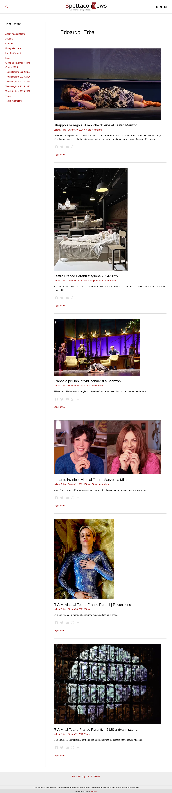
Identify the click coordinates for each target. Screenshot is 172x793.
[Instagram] (165, 7)
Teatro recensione (13, 101)
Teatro (8, 96)
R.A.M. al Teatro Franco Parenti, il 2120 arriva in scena (95, 730)
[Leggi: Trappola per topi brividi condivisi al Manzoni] (97, 347)
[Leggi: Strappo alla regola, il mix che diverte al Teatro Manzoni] (107, 84)
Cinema (9, 43)
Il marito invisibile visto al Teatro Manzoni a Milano (92, 480)
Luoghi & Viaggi (13, 53)
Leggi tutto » (59, 154)
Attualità (9, 39)
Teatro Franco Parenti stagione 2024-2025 (86, 276)
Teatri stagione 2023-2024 (17, 77)
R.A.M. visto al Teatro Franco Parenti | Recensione (92, 605)
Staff (89, 776)
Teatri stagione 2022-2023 (17, 72)
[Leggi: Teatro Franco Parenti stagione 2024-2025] (91, 219)
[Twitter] (161, 7)
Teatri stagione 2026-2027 (17, 91)
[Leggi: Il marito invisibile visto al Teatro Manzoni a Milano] (107, 447)
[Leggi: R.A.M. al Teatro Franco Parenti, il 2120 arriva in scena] (107, 684)
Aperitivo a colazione (15, 34)
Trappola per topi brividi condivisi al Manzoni (87, 381)
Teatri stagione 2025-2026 (17, 86)
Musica (8, 58)
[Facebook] (157, 7)
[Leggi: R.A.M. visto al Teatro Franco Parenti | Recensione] (84, 559)
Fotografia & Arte (13, 48)
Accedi (97, 776)
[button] (6, 6)
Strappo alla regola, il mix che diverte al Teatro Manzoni (96, 125)
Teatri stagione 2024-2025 (17, 81)
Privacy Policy (78, 776)
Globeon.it (93, 791)
